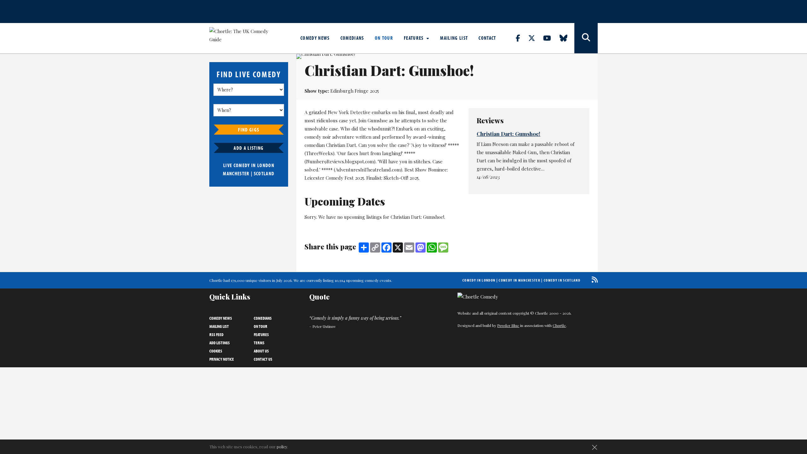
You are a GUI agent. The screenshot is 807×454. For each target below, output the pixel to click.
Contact (487, 38)
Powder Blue (508, 325)
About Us (261, 351)
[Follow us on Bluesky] (567, 37)
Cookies (215, 351)
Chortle (559, 325)
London (265, 165)
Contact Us (263, 359)
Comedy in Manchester (519, 280)
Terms (259, 343)
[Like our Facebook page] (521, 37)
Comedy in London (478, 280)
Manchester (236, 173)
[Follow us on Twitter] (535, 37)
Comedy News (315, 38)
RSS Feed (216, 334)
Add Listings (219, 343)
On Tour (384, 38)
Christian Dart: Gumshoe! (508, 133)
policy (282, 446)
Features (414, 38)
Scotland (264, 173)
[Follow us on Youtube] (550, 37)
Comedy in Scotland (562, 280)
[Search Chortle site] (586, 38)
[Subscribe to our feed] (593, 279)
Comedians (352, 38)
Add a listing (249, 148)
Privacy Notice (221, 359)
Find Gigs (248, 129)
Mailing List (454, 38)
